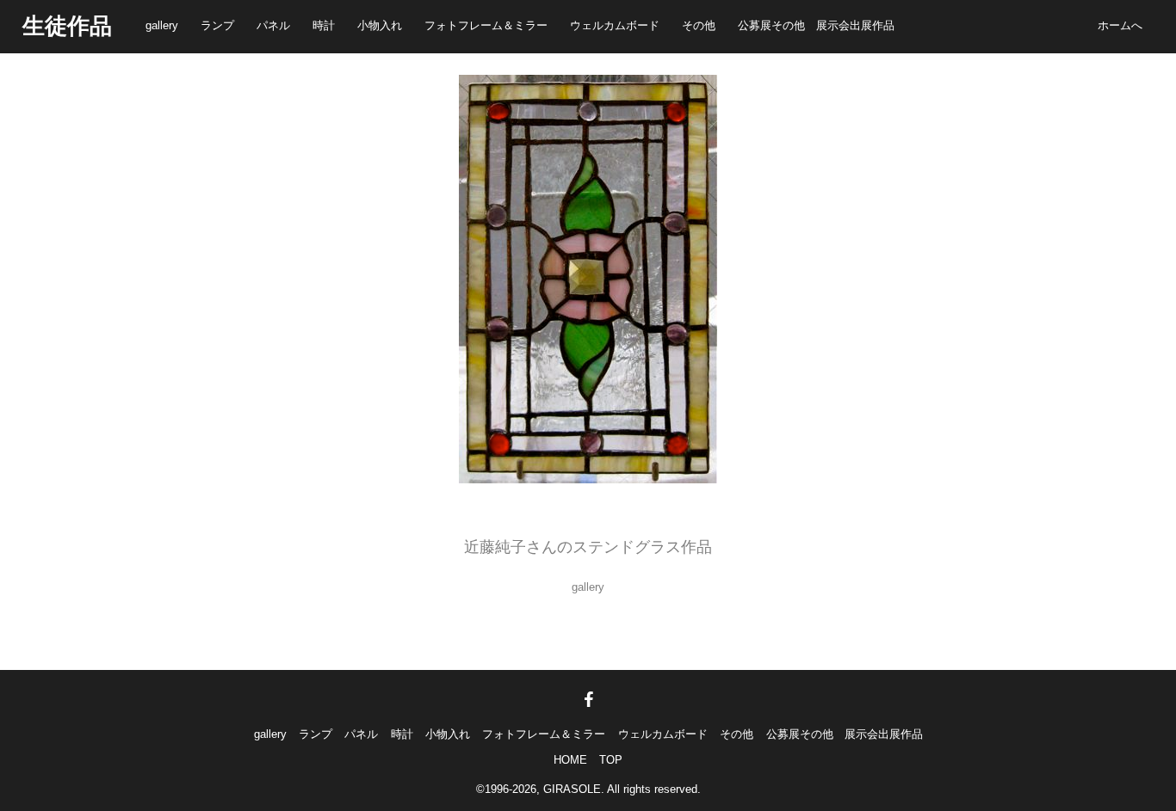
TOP (610, 759)
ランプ (217, 25)
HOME (570, 759)
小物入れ (379, 25)
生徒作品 (67, 26)
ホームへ (1120, 25)
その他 (698, 25)
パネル (273, 25)
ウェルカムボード (614, 25)
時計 (324, 25)
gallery (161, 25)
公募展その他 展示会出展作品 (816, 25)
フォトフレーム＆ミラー (486, 25)
